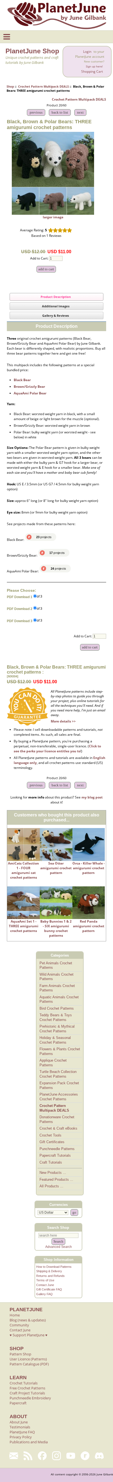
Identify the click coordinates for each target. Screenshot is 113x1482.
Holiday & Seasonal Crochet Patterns (55, 1040)
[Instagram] (56, 1455)
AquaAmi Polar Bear (30, 393)
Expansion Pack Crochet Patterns (59, 1085)
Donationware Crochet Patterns (56, 1119)
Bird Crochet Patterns (56, 1008)
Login (87, 51)
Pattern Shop (20, 1354)
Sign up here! (94, 66)
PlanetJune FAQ (22, 1431)
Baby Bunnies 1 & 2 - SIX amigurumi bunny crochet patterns (56, 928)
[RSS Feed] (28, 1455)
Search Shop (58, 1228)
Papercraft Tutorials (55, 1155)
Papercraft (18, 1402)
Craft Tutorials (50, 1162)
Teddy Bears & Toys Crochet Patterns (55, 1017)
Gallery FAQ (44, 1294)
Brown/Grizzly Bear (29, 386)
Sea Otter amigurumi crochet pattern (56, 868)
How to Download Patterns (54, 1266)
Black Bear (22, 380)
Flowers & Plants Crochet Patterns (59, 1051)
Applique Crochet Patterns (53, 1062)
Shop (10, 86)
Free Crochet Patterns (27, 1388)
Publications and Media (29, 1441)
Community (19, 1325)
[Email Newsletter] (13, 1455)
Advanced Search (58, 1247)
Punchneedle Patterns (57, 1149)
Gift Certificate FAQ (49, 1289)
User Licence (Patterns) (28, 1359)
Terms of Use (45, 1280)
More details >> (63, 721)
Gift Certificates (51, 1142)
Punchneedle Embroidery (30, 1397)
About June (19, 1422)
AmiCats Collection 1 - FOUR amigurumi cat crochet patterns (23, 870)
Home (15, 1315)
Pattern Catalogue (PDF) (29, 1363)
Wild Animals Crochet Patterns (56, 976)
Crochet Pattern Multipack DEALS (43, 86)
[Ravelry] (85, 1455)
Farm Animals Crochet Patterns (57, 988)
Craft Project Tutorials (27, 1393)
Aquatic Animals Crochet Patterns (59, 999)
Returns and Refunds (50, 1275)
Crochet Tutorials (24, 1383)
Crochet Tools (50, 1135)
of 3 (39, 597)
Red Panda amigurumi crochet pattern (88, 926)
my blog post (92, 797)
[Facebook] (42, 1455)
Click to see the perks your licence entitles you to (57, 748)
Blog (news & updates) (28, 1320)
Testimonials (20, 1427)
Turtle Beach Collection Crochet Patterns (58, 1074)
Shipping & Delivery (49, 1271)
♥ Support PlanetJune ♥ (28, 1334)
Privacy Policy (21, 1436)
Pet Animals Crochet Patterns (55, 965)
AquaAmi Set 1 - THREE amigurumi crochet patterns (23, 926)
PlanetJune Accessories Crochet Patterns (58, 1096)
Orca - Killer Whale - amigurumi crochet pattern (88, 868)
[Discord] (99, 1455)
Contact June (45, 1285)
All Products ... (51, 1186)
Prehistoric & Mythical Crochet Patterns (57, 1028)
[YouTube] (70, 1455)
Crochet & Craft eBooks (58, 1128)
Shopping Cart (92, 71)
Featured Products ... (56, 1179)
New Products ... (52, 1173)
